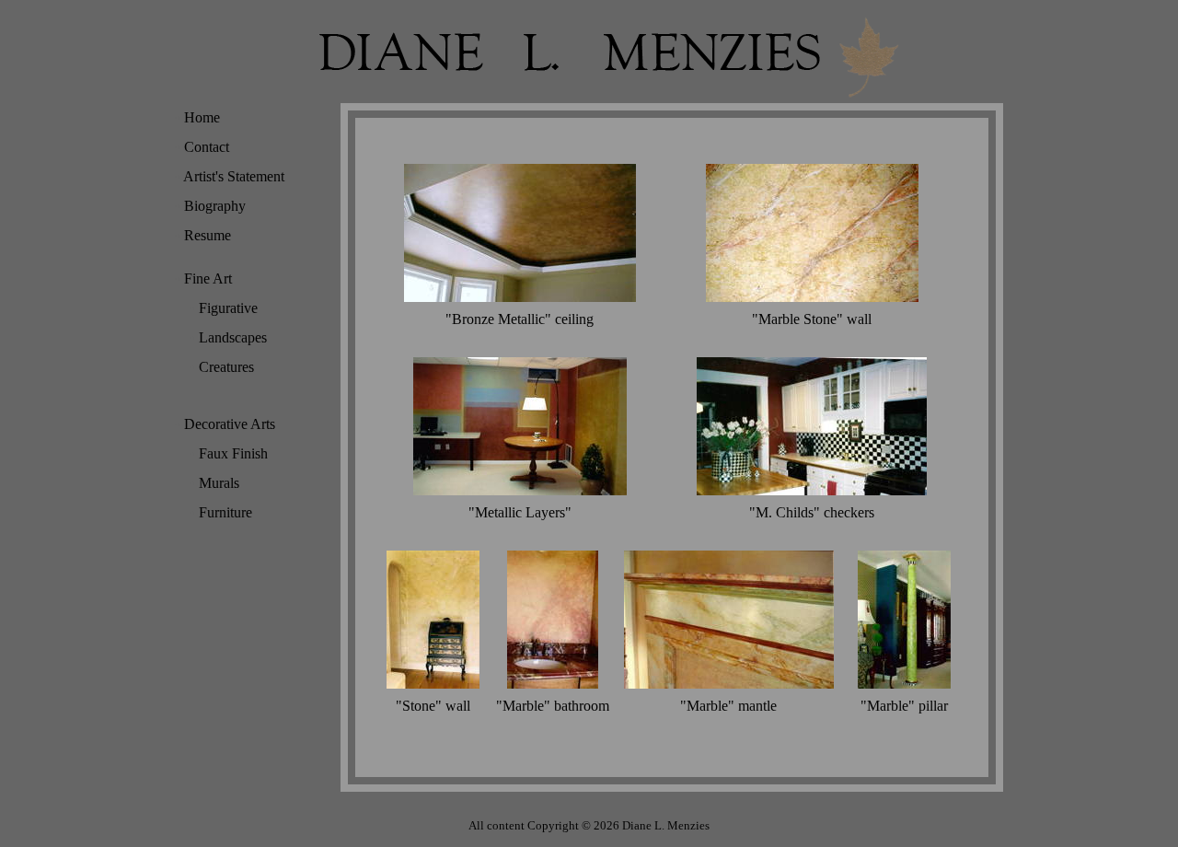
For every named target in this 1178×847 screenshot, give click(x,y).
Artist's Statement (229, 176)
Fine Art (203, 278)
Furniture (221, 512)
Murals (214, 483)
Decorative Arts (225, 424)
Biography (210, 206)
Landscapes (228, 337)
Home (197, 117)
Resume (203, 235)
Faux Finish (229, 453)
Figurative (224, 308)
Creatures (222, 367)
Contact (202, 147)
